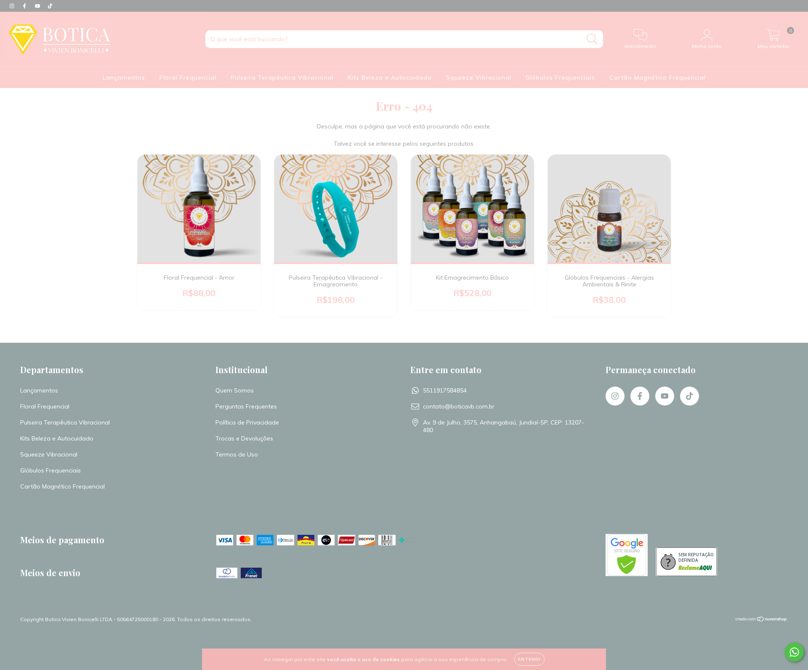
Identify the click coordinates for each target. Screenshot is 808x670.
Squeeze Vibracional (478, 77)
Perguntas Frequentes (246, 406)
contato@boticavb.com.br (458, 406)
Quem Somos (234, 390)
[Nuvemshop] (761, 620)
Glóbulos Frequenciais (560, 77)
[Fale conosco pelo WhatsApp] (794, 652)
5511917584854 (445, 390)
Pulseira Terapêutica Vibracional (282, 77)
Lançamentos (124, 77)
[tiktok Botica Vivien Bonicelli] (50, 6)
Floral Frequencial (187, 77)
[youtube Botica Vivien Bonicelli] (38, 6)
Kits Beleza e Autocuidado (390, 77)
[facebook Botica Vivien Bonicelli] (25, 6)
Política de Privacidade (247, 422)
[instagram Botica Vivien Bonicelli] (12, 6)
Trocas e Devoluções (244, 438)
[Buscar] (592, 39)
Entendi (529, 659)
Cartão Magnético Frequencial (657, 77)
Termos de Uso (236, 454)
